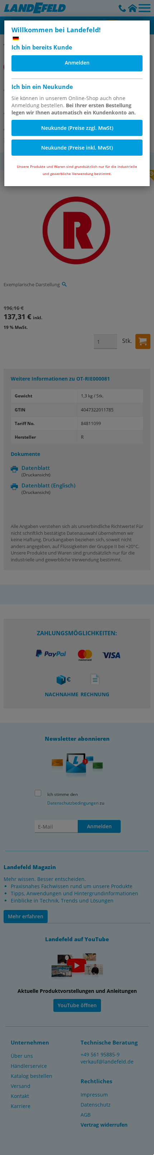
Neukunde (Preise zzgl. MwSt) (77, 127)
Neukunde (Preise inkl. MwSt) (77, 147)
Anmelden (77, 62)
